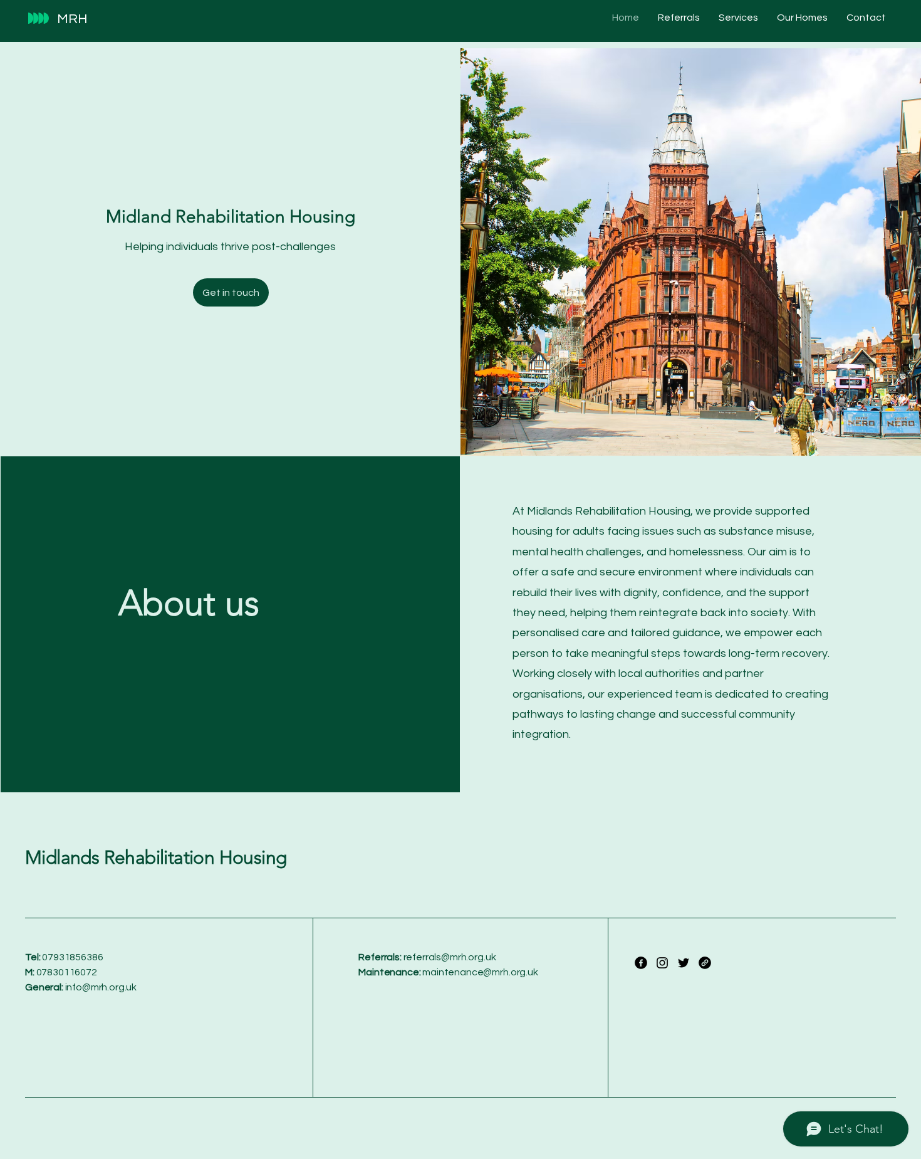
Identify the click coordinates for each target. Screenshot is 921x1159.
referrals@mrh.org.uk (449, 957)
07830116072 (61, 972)
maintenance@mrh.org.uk (480, 972)
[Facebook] (640, 962)
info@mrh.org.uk (101, 987)
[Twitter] (683, 962)
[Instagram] (662, 962)
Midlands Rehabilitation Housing (155, 857)
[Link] (704, 962)
